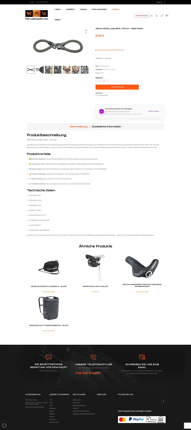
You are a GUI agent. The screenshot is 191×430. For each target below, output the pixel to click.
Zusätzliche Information (106, 126)
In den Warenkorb (117, 87)
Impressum (76, 403)
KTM (50, 400)
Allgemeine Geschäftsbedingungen (84, 414)
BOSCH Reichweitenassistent (34, 407)
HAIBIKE (51, 417)
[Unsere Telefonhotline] (93, 357)
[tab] (79, 126)
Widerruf (75, 408)
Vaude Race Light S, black (95, 286)
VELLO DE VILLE (54, 422)
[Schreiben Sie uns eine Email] (142, 357)
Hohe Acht (52, 419)
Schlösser (106, 69)
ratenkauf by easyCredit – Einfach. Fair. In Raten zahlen (36, 403)
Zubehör (112, 69)
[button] (86, 31)
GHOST (51, 411)
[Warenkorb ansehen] (167, 16)
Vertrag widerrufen (141, 15)
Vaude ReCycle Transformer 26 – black (48, 325)
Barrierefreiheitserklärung (81, 411)
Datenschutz (77, 400)
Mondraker (52, 408)
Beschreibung (78, 126)
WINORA (52, 414)
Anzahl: (99, 78)
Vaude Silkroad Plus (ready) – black (49, 286)
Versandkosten (99, 93)
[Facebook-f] (164, 2)
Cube (51, 403)
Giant (51, 405)
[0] (162, 16)
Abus (102, 73)
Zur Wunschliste (103, 95)
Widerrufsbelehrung (79, 405)
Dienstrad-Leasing (31, 400)
